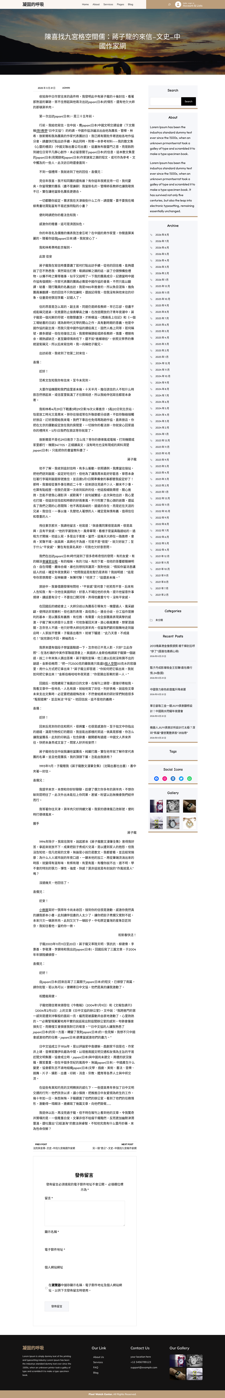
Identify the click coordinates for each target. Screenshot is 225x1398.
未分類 (159, 620)
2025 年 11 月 (162, 292)
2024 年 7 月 (162, 395)
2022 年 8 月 (162, 524)
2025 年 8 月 (162, 311)
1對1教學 (41, 131)
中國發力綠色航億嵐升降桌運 (168, 689)
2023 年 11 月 (162, 446)
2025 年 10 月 (163, 299)
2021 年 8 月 (162, 581)
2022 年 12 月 (163, 498)
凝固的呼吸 (33, 4)
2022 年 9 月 (162, 517)
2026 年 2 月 (162, 273)
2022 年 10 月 (163, 511)
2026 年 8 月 (162, 234)
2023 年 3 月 (162, 479)
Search (188, 101)
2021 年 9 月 (162, 575)
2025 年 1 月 (162, 356)
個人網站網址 (54, 1267)
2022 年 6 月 (162, 536)
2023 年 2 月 (162, 485)
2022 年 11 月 (162, 504)
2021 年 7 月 (162, 588)
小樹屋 (43, 910)
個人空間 (111, 663)
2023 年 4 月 (162, 472)
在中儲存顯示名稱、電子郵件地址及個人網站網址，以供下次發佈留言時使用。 (85, 1287)
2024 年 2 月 (162, 427)
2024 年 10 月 (163, 376)
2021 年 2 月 (162, 594)
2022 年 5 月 (162, 543)
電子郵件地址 (55, 1249)
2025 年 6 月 (162, 324)
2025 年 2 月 (162, 350)
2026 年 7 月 (162, 241)
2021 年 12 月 (162, 556)
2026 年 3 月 (162, 266)
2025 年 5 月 (162, 331)
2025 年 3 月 (162, 344)
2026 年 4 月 (162, 260)
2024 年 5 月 (162, 408)
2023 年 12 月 (163, 440)
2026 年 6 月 (162, 247)
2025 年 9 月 (162, 305)
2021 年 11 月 (162, 562)
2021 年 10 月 (163, 569)
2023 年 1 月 (162, 491)
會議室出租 (50, 561)
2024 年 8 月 (162, 389)
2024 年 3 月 (162, 421)
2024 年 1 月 (162, 434)
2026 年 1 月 (162, 279)
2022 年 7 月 (162, 530)
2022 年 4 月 (162, 549)
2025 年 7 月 (162, 318)
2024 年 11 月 (163, 369)
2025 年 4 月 (162, 337)
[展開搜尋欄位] (169, 4)
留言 (49, 1198)
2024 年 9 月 (162, 382)
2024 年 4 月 (162, 414)
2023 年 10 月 (163, 453)
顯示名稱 (52, 1232)
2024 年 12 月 (163, 363)
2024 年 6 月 (162, 401)
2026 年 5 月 (162, 254)
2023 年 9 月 (162, 459)
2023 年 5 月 (162, 466)
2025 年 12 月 (163, 286)
